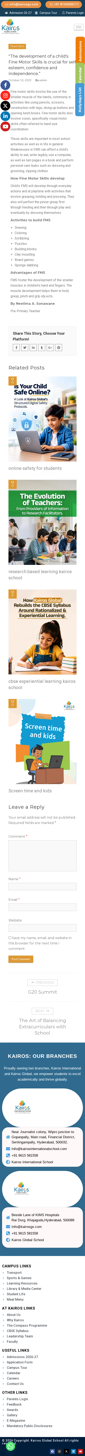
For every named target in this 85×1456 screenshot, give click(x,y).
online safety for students (35, 468)
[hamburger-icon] (78, 27)
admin (43, 80)
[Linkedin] (73, 1451)
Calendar (80, 75)
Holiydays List (80, 99)
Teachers (17, 46)
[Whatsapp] (10, 1446)
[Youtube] (80, 1451)
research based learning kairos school (40, 574)
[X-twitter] (66, 1451)
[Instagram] (59, 1451)
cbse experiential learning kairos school (42, 684)
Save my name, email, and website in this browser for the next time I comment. (40, 943)
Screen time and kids (30, 790)
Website (15, 920)
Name (14, 879)
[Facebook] (52, 1451)
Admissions (80, 51)
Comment (17, 836)
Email (14, 900)
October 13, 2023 (19, 80)
